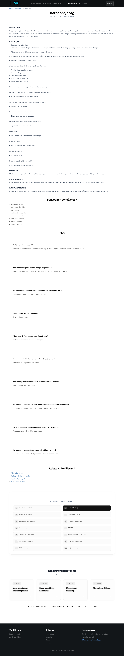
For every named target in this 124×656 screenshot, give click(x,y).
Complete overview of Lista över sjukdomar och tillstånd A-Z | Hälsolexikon (62, 606)
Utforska (62, 3)
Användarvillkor (15, 637)
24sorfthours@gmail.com (91, 640)
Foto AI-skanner (49, 3)
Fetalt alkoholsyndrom (19, 479)
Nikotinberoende (17, 473)
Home (11, 8)
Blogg (84, 3)
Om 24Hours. (15, 630)
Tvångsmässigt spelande (20, 476)
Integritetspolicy (15, 634)
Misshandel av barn (18, 482)
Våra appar (36, 3)
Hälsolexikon (74, 3)
